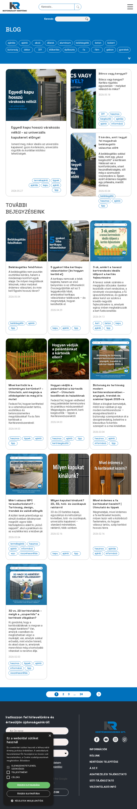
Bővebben (25, 760)
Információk (98, 749)
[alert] (28, 769)
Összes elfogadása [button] (28, 785)
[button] (28, 800)
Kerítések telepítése (104, 761)
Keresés (48, 19)
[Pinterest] (124, 739)
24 (81, 694)
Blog (13, 29)
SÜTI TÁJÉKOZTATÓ (102, 780)
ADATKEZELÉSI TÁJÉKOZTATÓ (108, 774)
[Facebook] (96, 739)
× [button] (49, 735)
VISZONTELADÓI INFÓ (103, 786)
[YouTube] (106, 739)
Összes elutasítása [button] (28, 793)
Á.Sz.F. (94, 768)
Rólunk (95, 755)
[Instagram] (115, 739)
